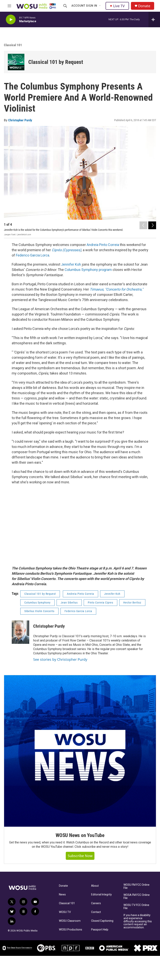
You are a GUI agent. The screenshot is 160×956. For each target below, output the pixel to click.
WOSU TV (65, 912)
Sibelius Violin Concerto (39, 611)
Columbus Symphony (37, 602)
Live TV (119, 6)
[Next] (152, 225)
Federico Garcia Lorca (32, 255)
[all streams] (154, 19)
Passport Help (99, 929)
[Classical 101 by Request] (16, 62)
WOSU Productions (70, 929)
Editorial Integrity (101, 894)
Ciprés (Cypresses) (66, 250)
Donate (144, 6)
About (95, 885)
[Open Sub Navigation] (100, 5)
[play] (11, 19)
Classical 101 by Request (55, 62)
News (62, 894)
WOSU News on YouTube (80, 835)
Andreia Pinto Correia (103, 245)
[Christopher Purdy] (20, 632)
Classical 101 (67, 903)
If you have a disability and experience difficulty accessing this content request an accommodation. (138, 921)
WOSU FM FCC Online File (136, 886)
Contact (96, 912)
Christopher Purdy (20, 120)
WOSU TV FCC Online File (136, 907)
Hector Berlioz (132, 602)
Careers (96, 903)
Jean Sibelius (69, 602)
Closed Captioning (102, 920)
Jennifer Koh (71, 264)
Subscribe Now (80, 855)
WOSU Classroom (70, 920)
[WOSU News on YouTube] (80, 751)
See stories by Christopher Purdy (60, 659)
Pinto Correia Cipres (100, 602)
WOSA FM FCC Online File (137, 896)
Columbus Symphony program (88, 270)
